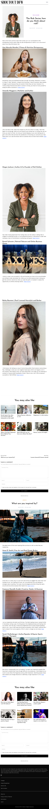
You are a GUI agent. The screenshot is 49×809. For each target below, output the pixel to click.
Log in (2, 801)
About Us (3, 794)
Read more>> (21, 87)
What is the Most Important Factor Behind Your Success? (8, 434)
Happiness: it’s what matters (40, 415)
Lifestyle (24, 500)
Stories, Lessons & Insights (40, 432)
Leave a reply (40, 28)
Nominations (3, 799)
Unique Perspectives (5, 783)
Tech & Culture (4, 788)
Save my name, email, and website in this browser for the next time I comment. (19, 487)
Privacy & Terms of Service (6, 796)
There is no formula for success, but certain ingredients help (23, 721)
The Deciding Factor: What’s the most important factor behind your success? (24, 704)
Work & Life (3, 785)
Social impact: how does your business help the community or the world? (7, 417)
